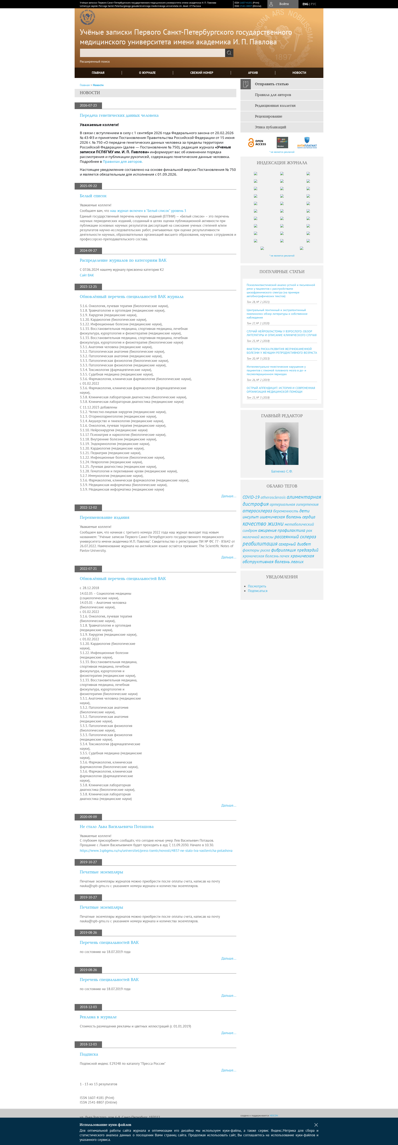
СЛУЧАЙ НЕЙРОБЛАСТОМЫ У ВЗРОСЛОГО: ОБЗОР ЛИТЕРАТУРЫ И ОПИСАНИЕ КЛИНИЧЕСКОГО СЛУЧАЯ (282, 333)
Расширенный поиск (95, 61)
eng (305, 4)
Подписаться (257, 590)
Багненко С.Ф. (281, 471)
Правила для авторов (273, 95)
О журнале (147, 73)
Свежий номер (201, 73)
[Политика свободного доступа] (257, 142)
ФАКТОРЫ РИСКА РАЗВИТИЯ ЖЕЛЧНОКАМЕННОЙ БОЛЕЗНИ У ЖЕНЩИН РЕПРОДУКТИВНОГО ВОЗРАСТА (282, 351)
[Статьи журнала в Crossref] (282, 142)
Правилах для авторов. (123, 161)
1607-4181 (246, 2)
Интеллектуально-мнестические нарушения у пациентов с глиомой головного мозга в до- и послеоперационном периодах (276, 370)
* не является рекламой (282, 151)
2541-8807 (246, 5)
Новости (299, 73)
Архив (253, 73)
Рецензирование (268, 116)
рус (313, 4)
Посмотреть (257, 586)
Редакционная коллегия (275, 106)
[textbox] (152, 53)
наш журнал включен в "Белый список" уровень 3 (148, 210)
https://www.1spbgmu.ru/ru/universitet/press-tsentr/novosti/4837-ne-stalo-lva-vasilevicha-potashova (156, 850)
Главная (98, 73)
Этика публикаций (270, 127)
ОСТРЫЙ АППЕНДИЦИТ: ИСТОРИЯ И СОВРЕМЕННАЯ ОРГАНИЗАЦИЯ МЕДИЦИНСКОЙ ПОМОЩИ (281, 390)
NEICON (274, 1115)
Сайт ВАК (87, 275)
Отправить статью (272, 84)
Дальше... (228, 496)
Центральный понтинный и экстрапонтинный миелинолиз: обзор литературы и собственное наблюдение (277, 313)
